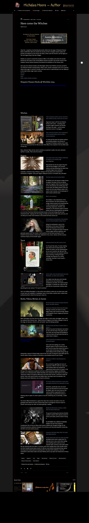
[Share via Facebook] (21, 468)
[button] (73, 10)
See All (74, 479)
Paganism (29, 458)
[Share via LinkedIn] (27, 468)
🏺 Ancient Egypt (36, 10)
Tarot (34, 458)
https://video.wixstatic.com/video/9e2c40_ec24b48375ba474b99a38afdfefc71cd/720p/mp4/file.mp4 (43, 85)
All (14, 10)
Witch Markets (36, 460)
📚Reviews (63, 10)
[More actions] (68, 19)
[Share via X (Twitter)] (24, 468)
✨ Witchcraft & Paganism (47, 10)
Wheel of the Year (53, 458)
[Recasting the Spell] (65, 487)
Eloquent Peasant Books (26, 460)
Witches (23, 458)
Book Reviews (44, 458)
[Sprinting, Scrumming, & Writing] (23, 487)
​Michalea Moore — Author (42, 5)
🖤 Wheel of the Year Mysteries (24, 10)
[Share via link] (30, 468)
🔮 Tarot (57, 10)
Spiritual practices (62, 458)
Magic (38, 458)
